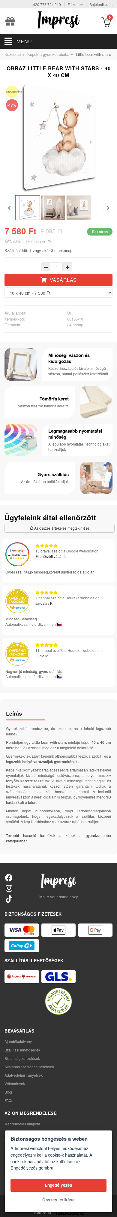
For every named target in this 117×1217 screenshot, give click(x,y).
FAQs (8, 1100)
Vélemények (14, 1083)
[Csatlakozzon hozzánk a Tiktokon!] (9, 898)
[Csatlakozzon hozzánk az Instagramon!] (9, 888)
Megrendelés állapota (22, 1123)
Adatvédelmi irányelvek (23, 1075)
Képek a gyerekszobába (48, 54)
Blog (8, 1091)
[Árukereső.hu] (58, 1001)
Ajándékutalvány (18, 1041)
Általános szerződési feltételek (29, 1066)
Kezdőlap (12, 54)
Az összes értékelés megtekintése (61, 528)
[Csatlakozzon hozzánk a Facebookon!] (9, 877)
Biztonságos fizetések (22, 1058)
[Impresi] (59, 19)
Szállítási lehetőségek (22, 1049)
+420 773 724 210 (46, 4)
